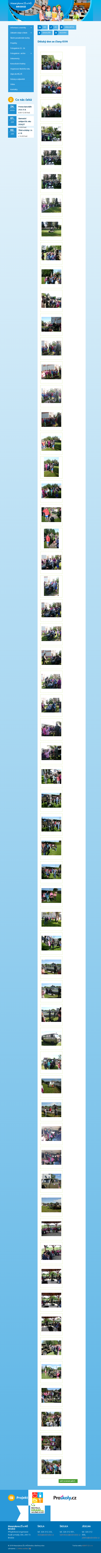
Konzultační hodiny (17, 64)
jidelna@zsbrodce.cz (91, 1538)
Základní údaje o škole (18, 33)
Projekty (13, 43)
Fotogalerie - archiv (17, 53)
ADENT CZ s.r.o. (87, 1546)
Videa (12, 84)
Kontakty (13, 89)
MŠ (44, 27)
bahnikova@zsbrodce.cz (70, 1535)
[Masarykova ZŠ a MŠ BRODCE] (50, 10)
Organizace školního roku (20, 69)
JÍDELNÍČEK (69, 27)
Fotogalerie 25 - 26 (17, 48)
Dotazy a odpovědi (17, 79)
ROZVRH (62, 33)
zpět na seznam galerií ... (68, 1481)
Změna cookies (22, 1549)
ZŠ (55, 27)
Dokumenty (14, 58)
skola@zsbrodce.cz (46, 1535)
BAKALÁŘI (46, 33)
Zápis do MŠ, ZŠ (16, 74)
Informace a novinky (18, 28)
